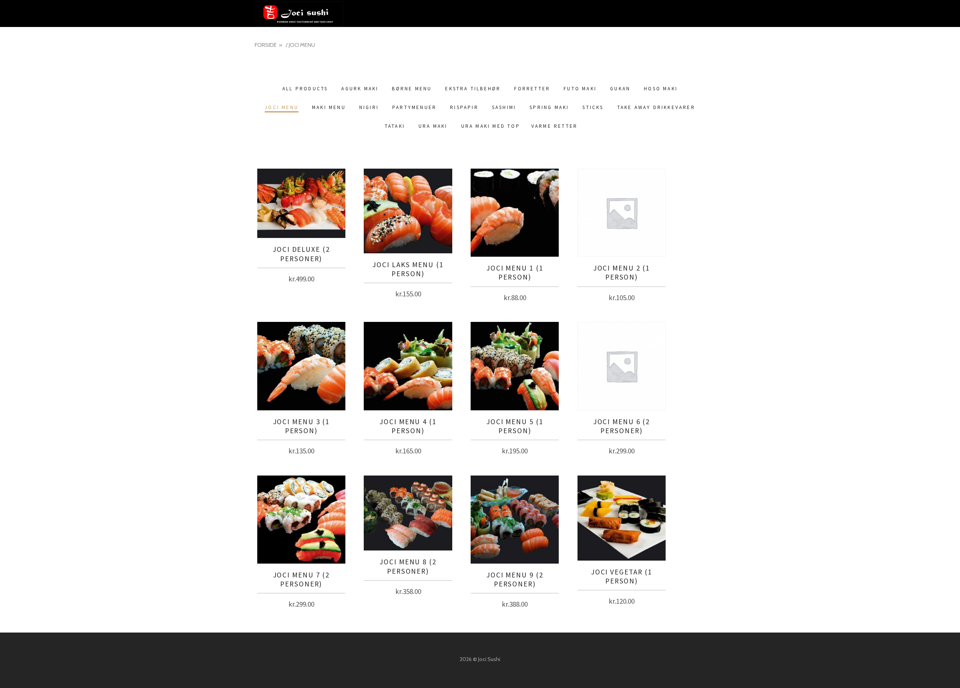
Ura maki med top (490, 126)
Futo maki (580, 88)
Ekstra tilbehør (473, 88)
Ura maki (433, 126)
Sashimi (504, 107)
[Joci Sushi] (480, 13)
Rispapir (464, 107)
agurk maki (359, 88)
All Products (305, 88)
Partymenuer (414, 107)
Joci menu (281, 107)
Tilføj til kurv (301, 277)
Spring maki (549, 107)
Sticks (592, 107)
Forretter (532, 88)
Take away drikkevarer (656, 107)
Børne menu (412, 88)
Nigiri (369, 107)
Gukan (620, 88)
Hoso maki (661, 88)
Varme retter (554, 126)
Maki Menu (329, 107)
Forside (266, 45)
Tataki (395, 126)
